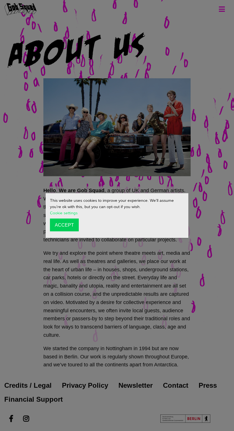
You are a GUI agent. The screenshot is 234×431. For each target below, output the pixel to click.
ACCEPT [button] (64, 224)
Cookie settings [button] (64, 213)
